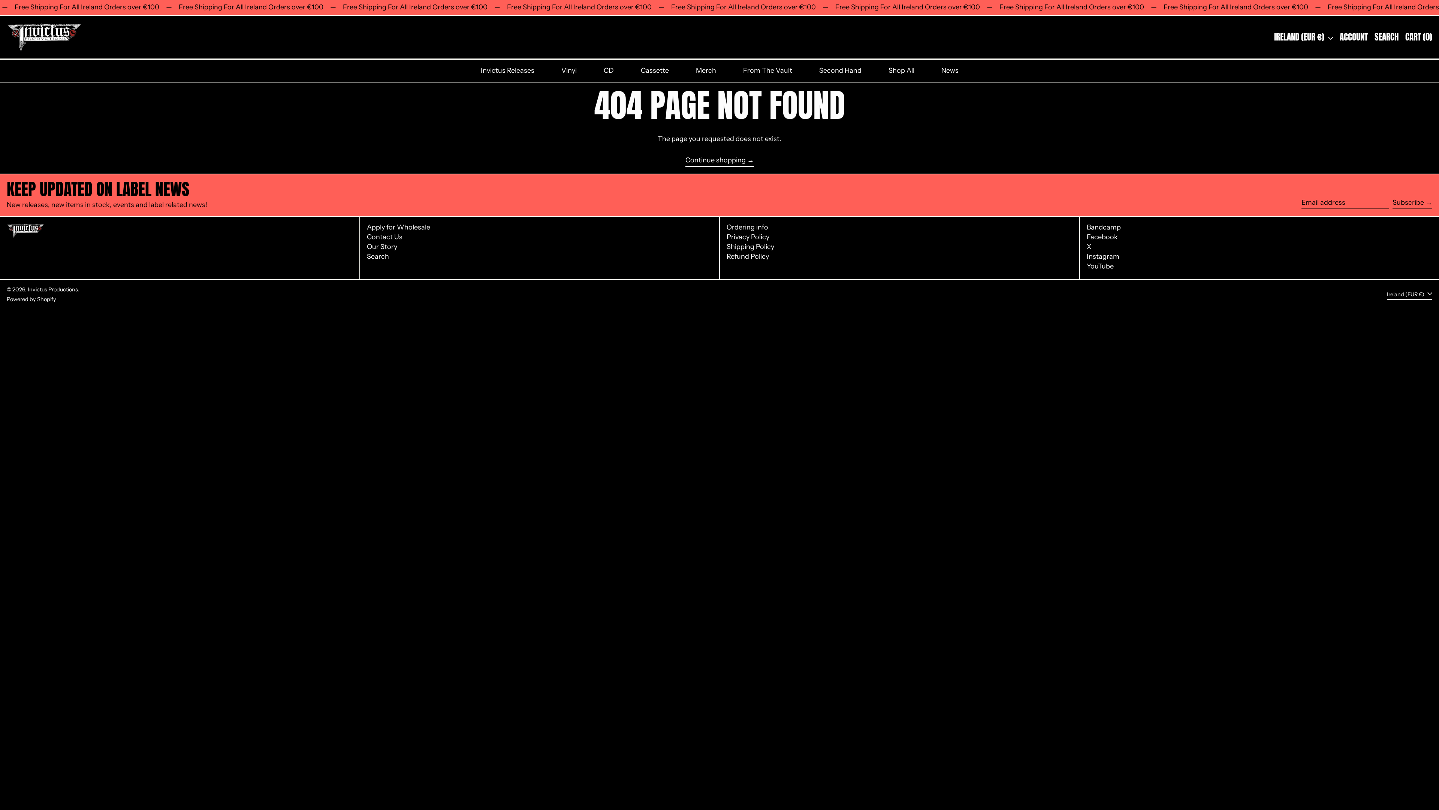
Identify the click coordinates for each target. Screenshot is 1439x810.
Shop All (901, 70)
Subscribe (1408, 202)
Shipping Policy (750, 247)
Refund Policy (748, 256)
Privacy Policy (748, 237)
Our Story (382, 247)
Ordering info (747, 227)
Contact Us (384, 237)
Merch (706, 70)
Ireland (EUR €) (1300, 37)
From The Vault (767, 70)
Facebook (1102, 237)
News (950, 70)
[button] (1387, 37)
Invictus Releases (507, 70)
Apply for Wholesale (398, 227)
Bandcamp (1104, 227)
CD (609, 70)
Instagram (1103, 257)
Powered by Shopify (31, 299)
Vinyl (569, 70)
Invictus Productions (53, 289)
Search (378, 256)
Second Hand (840, 70)
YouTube (1100, 266)
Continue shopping (715, 160)
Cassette (655, 70)
